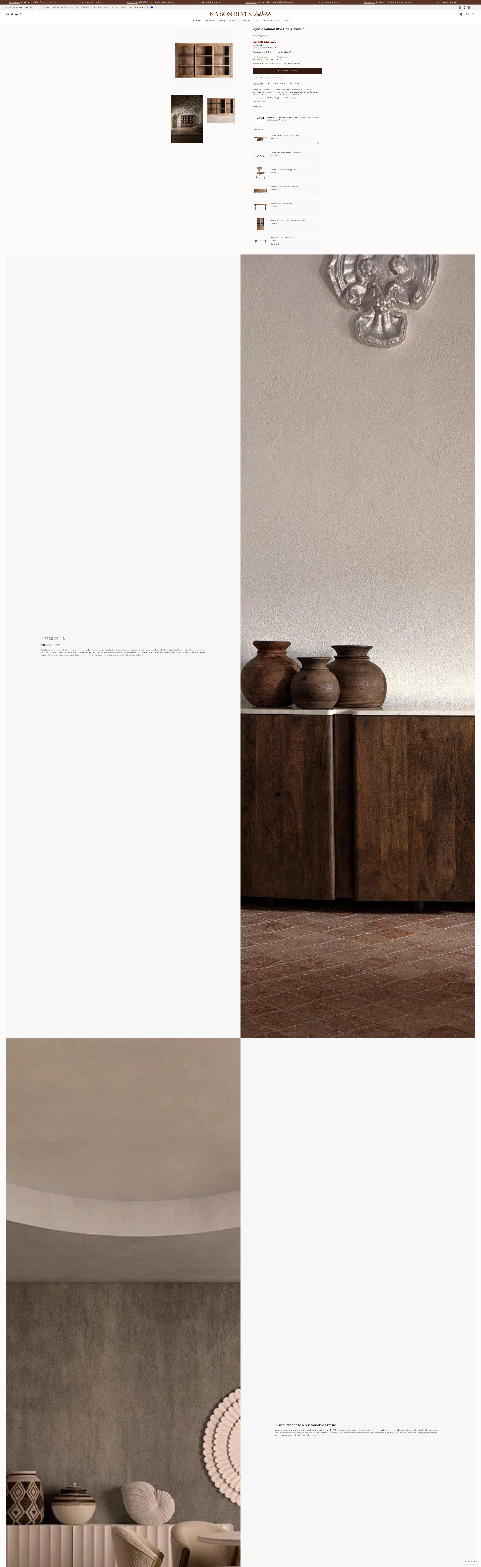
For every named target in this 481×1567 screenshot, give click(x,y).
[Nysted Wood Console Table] (260, 207)
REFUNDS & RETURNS (81, 7)
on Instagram (293, 64)
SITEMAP (45, 7)
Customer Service (14, 2)
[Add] (318, 143)
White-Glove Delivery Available (271, 78)
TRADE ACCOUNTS (118, 7)
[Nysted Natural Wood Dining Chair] (260, 173)
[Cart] (473, 14)
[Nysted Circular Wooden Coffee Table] (260, 139)
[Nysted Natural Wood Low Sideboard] (260, 190)
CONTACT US (100, 7)
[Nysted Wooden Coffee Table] (260, 241)
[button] (197, 20)
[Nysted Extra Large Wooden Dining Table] (260, 156)
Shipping (256, 47)
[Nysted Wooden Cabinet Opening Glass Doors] (260, 224)
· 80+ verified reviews (271, 64)
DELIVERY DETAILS (60, 7)
